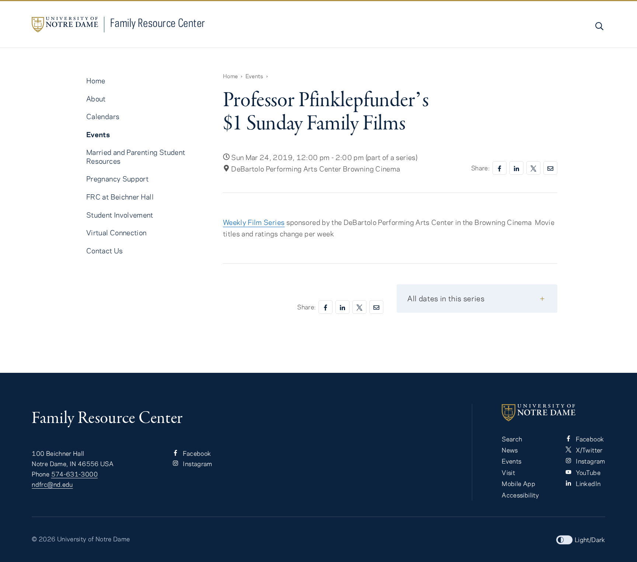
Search (512, 439)
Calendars (102, 116)
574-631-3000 (74, 474)
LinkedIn (587, 483)
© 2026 (43, 539)
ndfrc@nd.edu (52, 484)
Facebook (196, 453)
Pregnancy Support (117, 178)
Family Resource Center (157, 23)
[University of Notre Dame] (553, 412)
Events (254, 76)
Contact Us (104, 250)
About (96, 98)
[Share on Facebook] (499, 168)
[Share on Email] (550, 168)
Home (230, 76)
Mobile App (518, 483)
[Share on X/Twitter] (533, 168)
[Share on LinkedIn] (516, 168)
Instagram (196, 463)
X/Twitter (588, 450)
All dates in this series (445, 298)
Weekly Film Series (254, 222)
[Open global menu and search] (598, 26)
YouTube (587, 472)
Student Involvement (119, 214)
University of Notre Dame (93, 539)
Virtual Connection (116, 232)
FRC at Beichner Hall (120, 196)
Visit (508, 472)
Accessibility (520, 495)
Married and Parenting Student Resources (135, 156)
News (510, 450)
